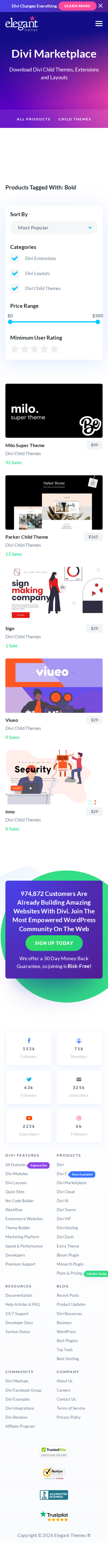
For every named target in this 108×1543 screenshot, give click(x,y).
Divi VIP (64, 1218)
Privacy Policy (69, 1417)
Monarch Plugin (70, 1264)
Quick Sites (15, 1191)
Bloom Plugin (68, 1255)
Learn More (77, 6)
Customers (54, 157)
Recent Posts (68, 1295)
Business (64, 1322)
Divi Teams (66, 1209)
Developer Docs (19, 1322)
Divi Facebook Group (23, 1390)
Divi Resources (69, 1313)
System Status (17, 1331)
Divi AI (62, 1200)
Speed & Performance (24, 1246)
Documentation (18, 1295)
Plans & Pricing (69, 1273)
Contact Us (66, 1399)
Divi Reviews (16, 1417)
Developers (15, 1255)
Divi (60, 1164)
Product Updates (71, 1304)
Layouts (56, 138)
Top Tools (65, 1349)
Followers (29, 1052)
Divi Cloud (65, 1191)
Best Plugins (67, 1340)
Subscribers (79, 1091)
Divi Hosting (67, 1227)
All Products (33, 119)
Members (79, 1052)
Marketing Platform (22, 1236)
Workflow (13, 1209)
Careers (63, 1390)
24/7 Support (16, 1313)
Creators (86, 138)
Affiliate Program (20, 1426)
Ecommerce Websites (24, 1218)
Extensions (24, 138)
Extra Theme (68, 1246)
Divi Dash (65, 1236)
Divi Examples (17, 1399)
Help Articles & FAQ (22, 1304)
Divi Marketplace (71, 1182)
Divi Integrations (19, 1408)
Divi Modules (16, 1173)
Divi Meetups (16, 1380)
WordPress (66, 1331)
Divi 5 (62, 1173)
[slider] (10, 322)
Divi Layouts (16, 1182)
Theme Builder (17, 1227)
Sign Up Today (54, 943)
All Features (15, 1164)
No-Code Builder (19, 1200)
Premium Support (20, 1264)
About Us (65, 1380)
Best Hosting (68, 1358)
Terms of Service (71, 1408)
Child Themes (74, 119)
